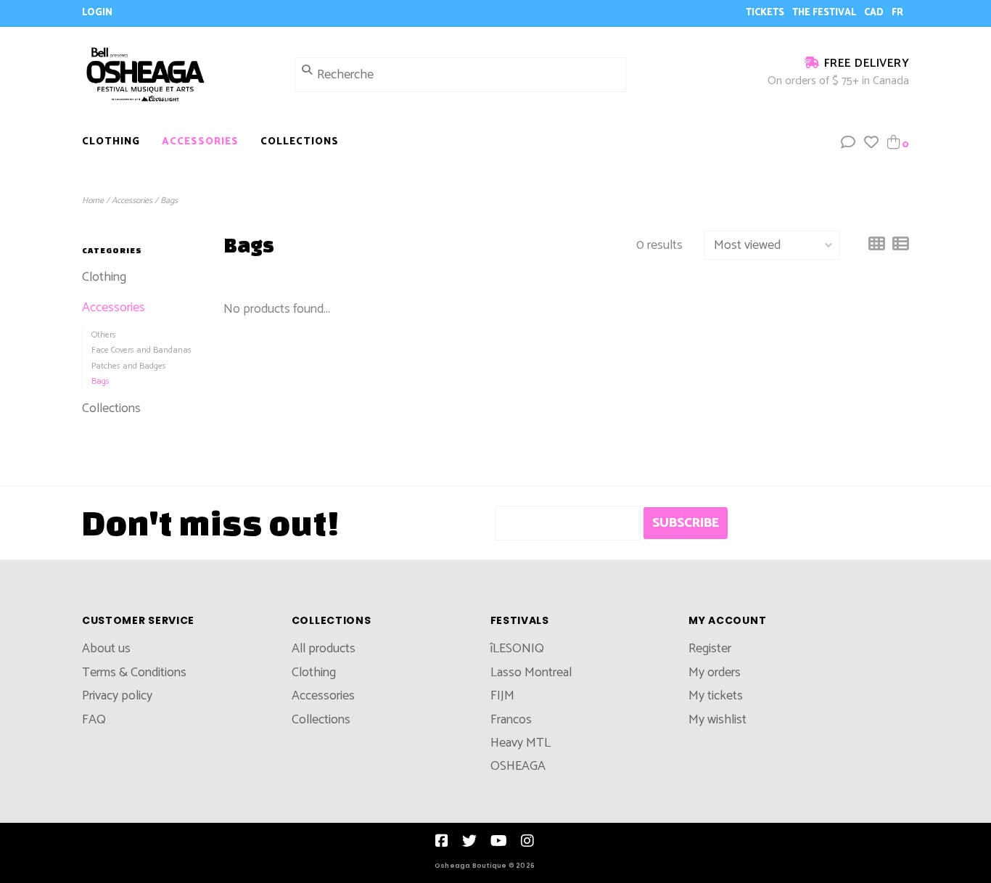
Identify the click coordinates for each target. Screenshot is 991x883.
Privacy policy (117, 696)
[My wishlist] (871, 144)
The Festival (825, 12)
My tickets (715, 696)
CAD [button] (875, 12)
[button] (848, 144)
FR (897, 12)
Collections (299, 142)
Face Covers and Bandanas (141, 350)
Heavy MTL (520, 743)
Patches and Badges (128, 366)
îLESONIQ (517, 649)
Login (97, 12)
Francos (511, 720)
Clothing (111, 142)
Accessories (200, 142)
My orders (714, 672)
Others (103, 335)
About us (106, 649)
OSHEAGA (518, 766)
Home (93, 201)
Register (709, 649)
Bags (169, 201)
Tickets (766, 12)
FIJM (502, 696)
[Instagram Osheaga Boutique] (527, 841)
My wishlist (717, 720)
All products (323, 649)
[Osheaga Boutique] (177, 74)
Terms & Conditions (134, 672)
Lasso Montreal (531, 672)
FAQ (94, 720)
